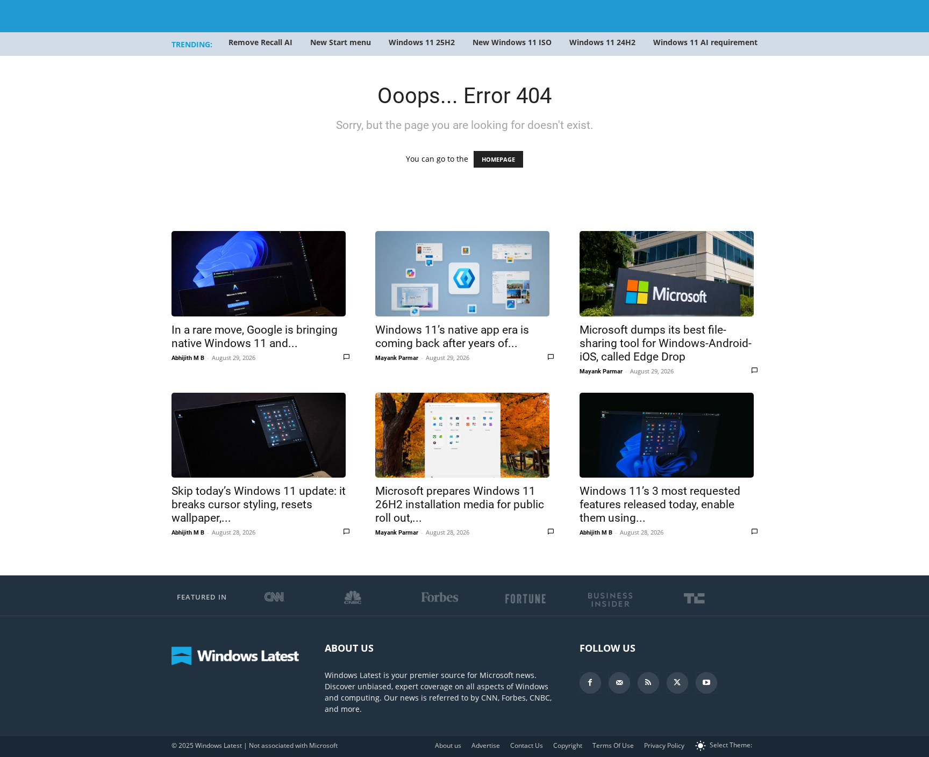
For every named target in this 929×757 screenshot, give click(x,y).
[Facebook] (590, 683)
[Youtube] (706, 683)
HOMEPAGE (498, 159)
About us (448, 745)
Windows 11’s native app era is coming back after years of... (452, 336)
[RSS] (648, 683)
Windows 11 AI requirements (707, 42)
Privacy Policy (664, 745)
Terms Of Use (613, 745)
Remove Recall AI (260, 42)
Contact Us (526, 745)
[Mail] (619, 683)
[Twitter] (677, 683)
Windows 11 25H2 (422, 42)
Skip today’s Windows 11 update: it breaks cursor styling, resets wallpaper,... (258, 504)
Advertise (485, 745)
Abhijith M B (187, 358)
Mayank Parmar (396, 358)
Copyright (567, 745)
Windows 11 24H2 (602, 42)
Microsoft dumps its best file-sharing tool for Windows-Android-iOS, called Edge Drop (666, 343)
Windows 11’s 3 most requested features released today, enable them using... (660, 504)
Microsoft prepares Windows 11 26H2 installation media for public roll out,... (459, 504)
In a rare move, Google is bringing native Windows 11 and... (254, 336)
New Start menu (340, 42)
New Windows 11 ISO (512, 42)
